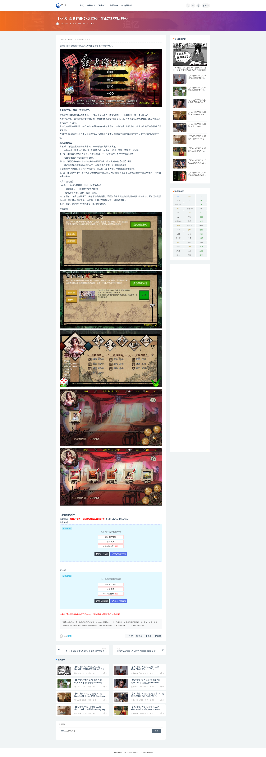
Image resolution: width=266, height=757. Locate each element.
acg (67, 636)
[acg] (57, 23)
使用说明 (128, 6)
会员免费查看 (120, 554)
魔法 (189, 255)
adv (189, 196)
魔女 (178, 255)
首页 (82, 6)
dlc (178, 208)
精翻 (178, 246)
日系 (189, 234)
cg (189, 200)
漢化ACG (102, 6)
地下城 (189, 225)
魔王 (201, 255)
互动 (189, 217)
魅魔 (201, 251)
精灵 (201, 242)
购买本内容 (103, 554)
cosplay (178, 204)
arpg (178, 200)
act (178, 196)
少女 (189, 230)
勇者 (189, 221)
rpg (201, 213)
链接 (159, 636)
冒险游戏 (178, 221)
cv (189, 204)
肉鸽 (201, 246)
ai (201, 196)
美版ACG (114, 6)
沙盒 (189, 238)
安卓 (201, 225)
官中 (178, 230)
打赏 (130, 636)
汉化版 (178, 238)
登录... (63, 731)
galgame (190, 208)
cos (201, 200)
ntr (178, 213)
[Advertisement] (190, 358)
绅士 (189, 246)
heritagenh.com (132, 752)
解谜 (178, 251)
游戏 (201, 238)
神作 (189, 242)
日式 (178, 234)
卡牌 (201, 221)
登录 (207, 6)
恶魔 (201, 230)
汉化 (201, 234)
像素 (201, 217)
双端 (178, 225)
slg (178, 217)
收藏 (140, 636)
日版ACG (91, 6)
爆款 (178, 242)
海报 (149, 636)
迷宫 (189, 251)
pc (190, 213)
